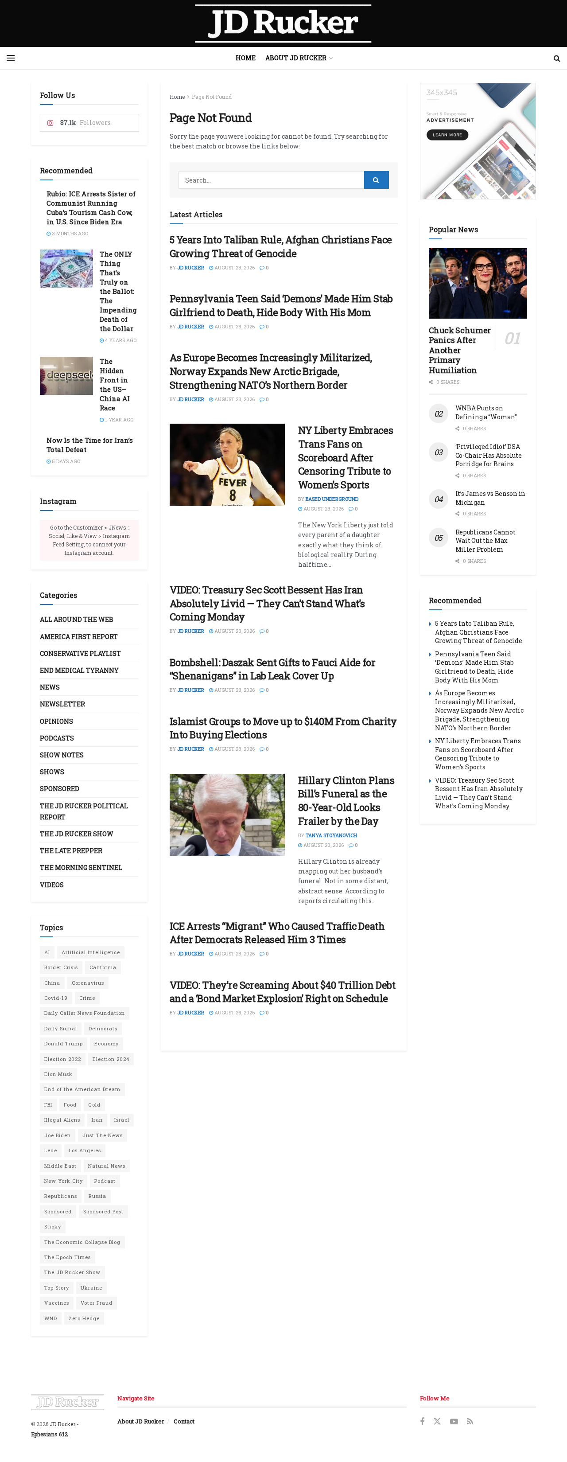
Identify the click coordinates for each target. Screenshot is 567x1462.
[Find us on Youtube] (454, 1422)
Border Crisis (61, 967)
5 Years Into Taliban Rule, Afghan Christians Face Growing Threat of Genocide (281, 246)
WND (50, 1318)
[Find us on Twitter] (437, 1421)
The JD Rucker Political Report (84, 811)
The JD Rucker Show (76, 834)
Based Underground (332, 498)
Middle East (60, 1165)
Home (246, 58)
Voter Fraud (97, 1302)
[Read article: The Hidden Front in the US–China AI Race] (66, 376)
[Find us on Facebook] (422, 1422)
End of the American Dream (82, 1089)
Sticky (52, 1226)
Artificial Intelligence (91, 952)
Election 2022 (62, 1059)
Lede (50, 1150)
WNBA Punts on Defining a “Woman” (486, 412)
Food (70, 1104)
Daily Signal (60, 1028)
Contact (184, 1421)
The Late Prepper (71, 850)
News (50, 687)
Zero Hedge (84, 1318)
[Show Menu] (11, 58)
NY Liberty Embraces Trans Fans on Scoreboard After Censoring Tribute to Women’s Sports (345, 457)
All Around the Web (76, 619)
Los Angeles (85, 1150)
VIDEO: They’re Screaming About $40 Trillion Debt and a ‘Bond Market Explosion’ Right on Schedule (283, 992)
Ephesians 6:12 (49, 1434)
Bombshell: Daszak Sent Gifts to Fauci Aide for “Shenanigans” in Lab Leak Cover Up (273, 669)
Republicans (60, 1196)
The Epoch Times (67, 1257)
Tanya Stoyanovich (331, 835)
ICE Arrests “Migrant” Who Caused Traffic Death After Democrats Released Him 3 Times (277, 933)
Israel (121, 1119)
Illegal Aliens (62, 1119)
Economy (106, 1043)
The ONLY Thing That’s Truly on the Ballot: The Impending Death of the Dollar (118, 291)
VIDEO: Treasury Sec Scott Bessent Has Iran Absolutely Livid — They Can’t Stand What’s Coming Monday (267, 603)
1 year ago (118, 419)
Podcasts (57, 738)
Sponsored (59, 788)
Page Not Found (212, 96)
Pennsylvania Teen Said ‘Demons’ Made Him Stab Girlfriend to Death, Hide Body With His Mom (281, 305)
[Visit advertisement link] (478, 141)
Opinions (56, 721)
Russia (97, 1196)
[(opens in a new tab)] (227, 465)
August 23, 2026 (234, 267)
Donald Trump (63, 1043)
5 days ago (65, 461)
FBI (48, 1104)
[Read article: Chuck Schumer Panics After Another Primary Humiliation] (478, 283)
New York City (63, 1180)
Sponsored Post (103, 1211)
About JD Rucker (295, 58)
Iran (97, 1119)
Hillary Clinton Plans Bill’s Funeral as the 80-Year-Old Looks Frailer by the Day (346, 800)
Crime (87, 997)
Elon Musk (58, 1074)
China (52, 982)
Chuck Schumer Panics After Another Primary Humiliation (460, 350)
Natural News (106, 1165)
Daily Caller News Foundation (84, 1013)
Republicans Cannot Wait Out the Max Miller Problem (485, 541)
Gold (94, 1104)
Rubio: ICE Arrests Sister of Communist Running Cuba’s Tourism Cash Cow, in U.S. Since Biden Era (91, 207)
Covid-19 (56, 997)
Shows (52, 772)
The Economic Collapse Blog (82, 1242)
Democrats (103, 1028)
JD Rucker (190, 267)
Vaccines (56, 1302)
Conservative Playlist (80, 653)
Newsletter (62, 704)
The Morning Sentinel (81, 867)
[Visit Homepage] (283, 23)
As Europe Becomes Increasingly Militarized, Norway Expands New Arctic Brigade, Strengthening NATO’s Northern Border (271, 371)
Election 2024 (111, 1059)
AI (47, 952)
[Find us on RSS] (470, 1422)
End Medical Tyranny (79, 670)
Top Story (56, 1287)
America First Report (79, 636)
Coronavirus (88, 982)
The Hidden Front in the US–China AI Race (115, 384)
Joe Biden (57, 1135)
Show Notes (62, 755)
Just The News (102, 1135)
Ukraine (91, 1287)
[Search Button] (557, 58)
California (103, 967)
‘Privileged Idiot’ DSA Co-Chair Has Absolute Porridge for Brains (488, 455)
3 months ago (69, 233)
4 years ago (120, 340)
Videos (52, 885)
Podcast (105, 1180)
